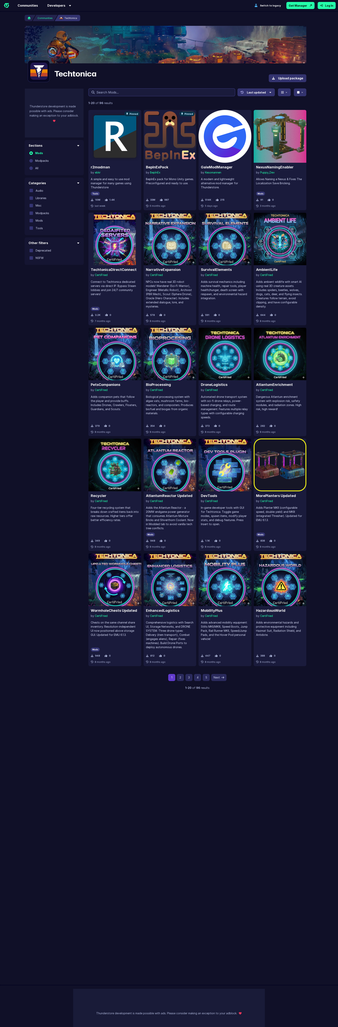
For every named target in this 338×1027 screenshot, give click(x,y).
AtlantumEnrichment (274, 385)
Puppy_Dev (267, 172)
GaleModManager (217, 167)
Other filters (38, 243)
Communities (28, 5)
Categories (37, 183)
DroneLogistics (214, 385)
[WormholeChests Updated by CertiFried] (114, 579)
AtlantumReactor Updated (169, 496)
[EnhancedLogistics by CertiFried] (170, 579)
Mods (39, 153)
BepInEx (155, 172)
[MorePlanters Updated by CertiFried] (280, 464)
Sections (35, 145)
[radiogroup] (54, 160)
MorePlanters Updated (276, 496)
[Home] (6, 5)
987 (166, 199)
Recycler (98, 496)
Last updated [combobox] (256, 92)
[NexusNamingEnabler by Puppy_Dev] (280, 136)
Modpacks (42, 160)
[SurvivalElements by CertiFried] (225, 239)
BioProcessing (158, 385)
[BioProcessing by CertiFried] (170, 354)
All (36, 168)
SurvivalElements (216, 270)
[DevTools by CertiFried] (225, 464)
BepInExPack (157, 167)
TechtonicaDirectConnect (114, 270)
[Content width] (300, 92)
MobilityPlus (211, 610)
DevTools (209, 496)
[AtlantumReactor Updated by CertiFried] (170, 464)
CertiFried (101, 275)
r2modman (100, 167)
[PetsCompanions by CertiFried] (114, 354)
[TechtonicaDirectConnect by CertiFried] (114, 239)
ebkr (98, 172)
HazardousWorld (270, 610)
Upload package (290, 78)
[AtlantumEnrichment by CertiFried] (280, 354)
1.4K (112, 199)
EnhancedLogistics (162, 610)
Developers (56, 5)
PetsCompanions (105, 385)
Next (217, 677)
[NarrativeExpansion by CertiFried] (170, 239)
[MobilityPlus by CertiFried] (225, 579)
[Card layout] (284, 92)
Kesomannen (213, 172)
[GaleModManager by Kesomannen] (225, 136)
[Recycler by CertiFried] (114, 464)
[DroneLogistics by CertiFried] (225, 354)
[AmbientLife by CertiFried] (280, 239)
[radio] (31, 153)
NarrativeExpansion (163, 270)
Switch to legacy (270, 5)
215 (222, 199)
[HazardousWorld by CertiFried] (280, 579)
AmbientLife (267, 270)
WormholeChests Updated (114, 610)
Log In (329, 5)
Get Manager (298, 5)
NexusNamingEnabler (275, 167)
